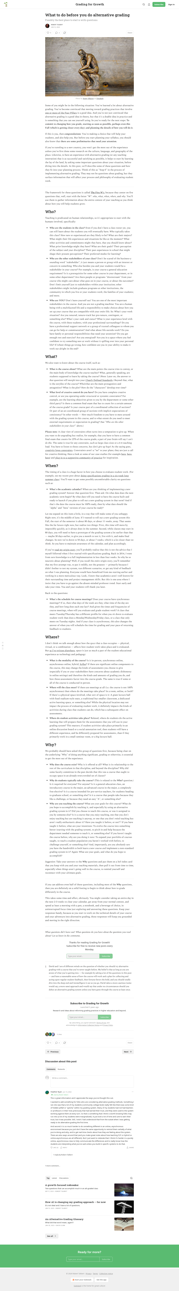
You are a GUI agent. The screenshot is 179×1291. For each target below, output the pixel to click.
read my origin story (65, 550)
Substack (77, 1286)
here (123, 454)
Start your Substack (83, 1280)
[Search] (143, 4)
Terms (95, 1273)
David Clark (60, 1225)
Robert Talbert (57, 25)
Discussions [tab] (63, 1178)
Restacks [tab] (61, 1069)
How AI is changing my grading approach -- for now (75, 1202)
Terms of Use (101, 1023)
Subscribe (158, 4)
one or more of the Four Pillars (61, 113)
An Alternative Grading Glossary (64, 1219)
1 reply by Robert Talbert (63, 1155)
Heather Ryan (56, 1092)
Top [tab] (48, 1178)
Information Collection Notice (88, 1025)
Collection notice (106, 1273)
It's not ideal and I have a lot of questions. (62, 1205)
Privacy (88, 1273)
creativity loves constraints (59, 450)
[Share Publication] (149, 4)
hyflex (83, 664)
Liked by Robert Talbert (60, 1095)
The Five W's (97, 192)
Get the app (101, 1280)
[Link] (42, 212)
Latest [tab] (54, 1178)
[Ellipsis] (133, 1092)
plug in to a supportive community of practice (78, 458)
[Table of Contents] (2, 645)
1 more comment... (52, 1166)
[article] (89, 1190)
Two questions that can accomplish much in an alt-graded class (71, 1188)
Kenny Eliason (88, 98)
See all (50, 1236)
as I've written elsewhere (62, 650)
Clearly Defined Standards (99, 380)
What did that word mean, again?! (59, 1222)
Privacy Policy (108, 1025)
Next (126, 1051)
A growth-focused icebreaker (62, 1185)
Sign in (171, 4)
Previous (54, 1051)
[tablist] (55, 1069)
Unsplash (99, 98)
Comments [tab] (51, 1069)
